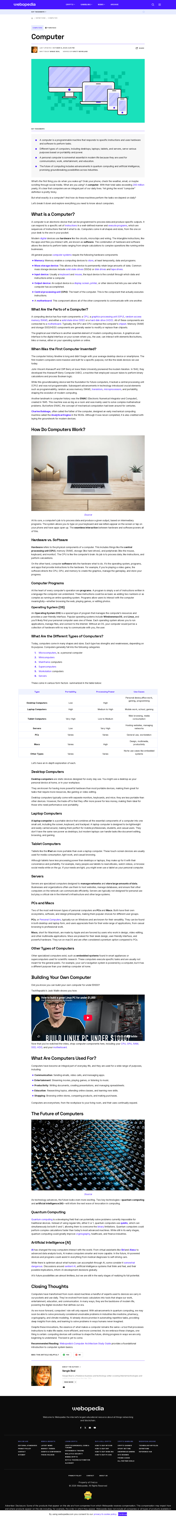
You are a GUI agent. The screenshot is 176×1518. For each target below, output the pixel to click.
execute (112, 225)
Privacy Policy (24, 1449)
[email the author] (63, 1387)
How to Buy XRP (102, 1449)
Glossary (69, 1463)
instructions (71, 225)
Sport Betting (124, 1449)
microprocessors (112, 389)
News (100, 4)
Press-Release (48, 1455)
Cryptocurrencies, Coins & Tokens (77, 1446)
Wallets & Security (74, 1454)
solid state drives (74, 269)
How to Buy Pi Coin (103, 1455)
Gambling (86, 4)
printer (93, 283)
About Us (103, 1476)
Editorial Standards (27, 1445)
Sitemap (21, 1455)
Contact (22, 1452)
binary (101, 1226)
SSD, (34, 1047)
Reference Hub (145, 1452)
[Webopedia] (25, 4)
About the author (70, 1367)
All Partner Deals (126, 1461)
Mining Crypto (71, 1457)
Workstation (45, 671)
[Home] (32, 18)
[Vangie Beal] (34, 48)
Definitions (41, 18)
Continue (122, 1514)
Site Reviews (123, 1455)
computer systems (62, 254)
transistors (97, 389)
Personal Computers (50, 919)
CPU (85, 316)
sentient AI (70, 1266)
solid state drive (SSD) (73, 320)
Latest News (46, 1445)
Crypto (69, 4)
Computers (37, 28)
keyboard (64, 274)
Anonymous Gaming (126, 1452)
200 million (138, 184)
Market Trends (48, 1449)
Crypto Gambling (125, 1441)
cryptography (83, 1233)
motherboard (54, 323)
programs (122, 225)
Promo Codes (124, 1458)
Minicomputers (47, 657)
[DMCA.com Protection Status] (88, 1493)
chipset (122, 323)
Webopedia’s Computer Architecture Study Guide (85, 1343)
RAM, (136, 1043)
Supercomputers (47, 666)
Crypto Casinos (125, 1445)
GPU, (130, 1043)
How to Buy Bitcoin (103, 1445)
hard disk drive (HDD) (101, 320)
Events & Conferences (51, 1452)
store (90, 260)
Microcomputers (47, 652)
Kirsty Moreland (80, 51)
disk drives (100, 269)
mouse (78, 274)
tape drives (116, 269)
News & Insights (48, 1441)
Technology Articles (148, 1445)
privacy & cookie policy (105, 1514)
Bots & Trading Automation (77, 1460)
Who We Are (23, 1441)
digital (43, 238)
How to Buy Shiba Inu (104, 1452)
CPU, (124, 1043)
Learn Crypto (71, 1441)
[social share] (80, 1427)
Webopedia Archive (147, 1441)
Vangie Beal (55, 51)
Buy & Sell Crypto (103, 1441)
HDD (39, 1047)
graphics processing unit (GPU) (107, 316)
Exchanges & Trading (74, 1451)
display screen (81, 283)
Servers (43, 676)
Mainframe (44, 662)
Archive (115, 4)
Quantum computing (42, 1219)
